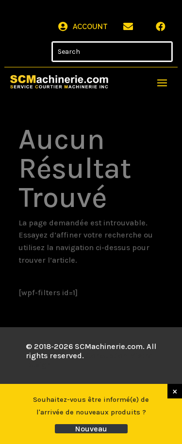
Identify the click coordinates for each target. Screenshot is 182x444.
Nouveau (91, 428)
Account (90, 27)
